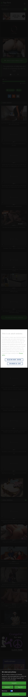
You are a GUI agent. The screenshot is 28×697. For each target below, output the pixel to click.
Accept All (14, 683)
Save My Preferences (14, 694)
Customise (7, 687)
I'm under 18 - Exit (15, 363)
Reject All (20, 687)
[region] (14, 683)
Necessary (4, 690)
